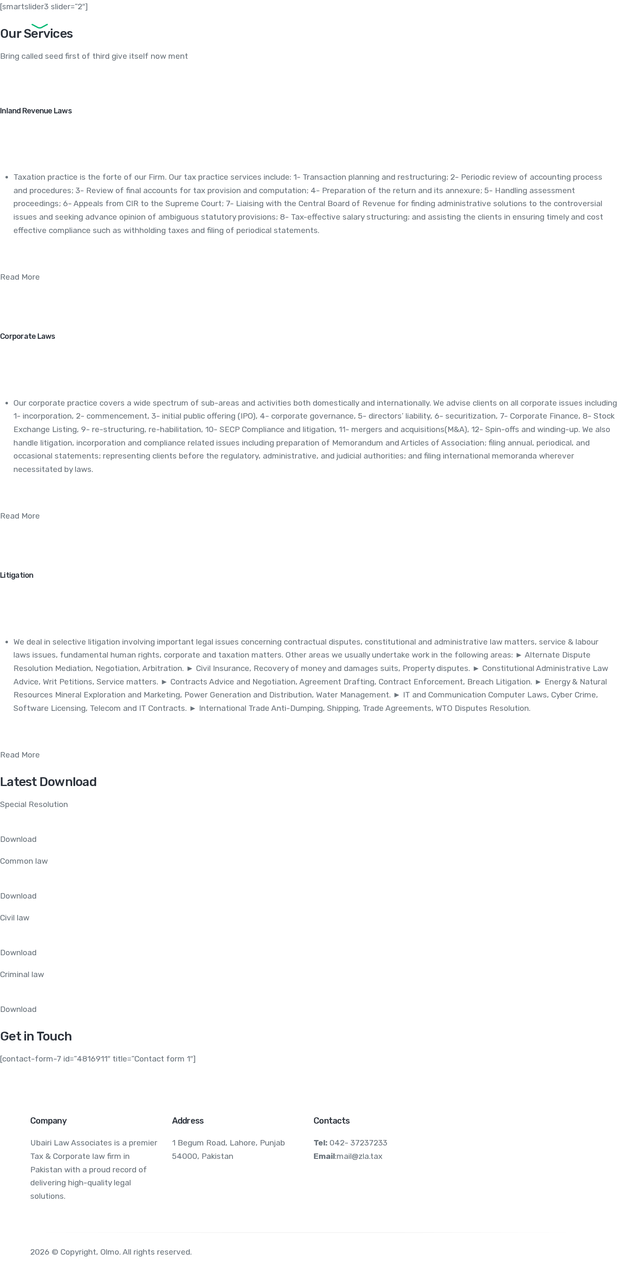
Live (569, 23)
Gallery (531, 23)
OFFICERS (204, 23)
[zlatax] (64, 23)
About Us (255, 23)
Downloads (370, 23)
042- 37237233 (358, 1143)
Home (158, 23)
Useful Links (429, 23)
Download (18, 839)
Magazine (484, 23)
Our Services (311, 23)
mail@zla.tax (359, 1156)
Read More (20, 277)
